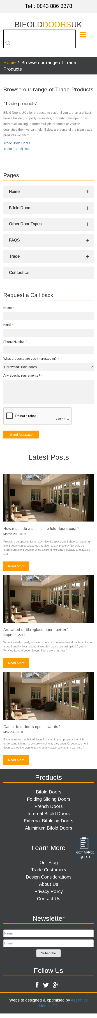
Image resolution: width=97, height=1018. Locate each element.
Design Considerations (49, 876)
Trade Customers (48, 869)
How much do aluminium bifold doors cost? (41, 528)
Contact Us (19, 272)
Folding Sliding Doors (48, 799)
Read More (16, 566)
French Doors (49, 806)
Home (14, 191)
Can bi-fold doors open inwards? (31, 727)
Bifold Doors (20, 208)
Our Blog (48, 862)
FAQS (14, 240)
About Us (48, 884)
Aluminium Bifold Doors (48, 828)
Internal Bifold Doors (49, 813)
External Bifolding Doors (48, 820)
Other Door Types (25, 224)
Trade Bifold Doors (16, 143)
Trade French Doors (17, 149)
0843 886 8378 (54, 6)
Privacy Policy (48, 891)
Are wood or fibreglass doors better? (36, 630)
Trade (14, 256)
